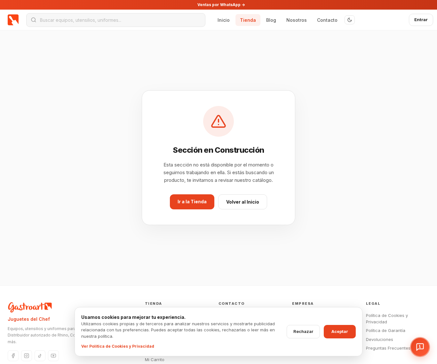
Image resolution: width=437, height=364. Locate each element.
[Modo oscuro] (350, 19)
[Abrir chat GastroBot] (420, 347)
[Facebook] (13, 355)
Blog (271, 20)
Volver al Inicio (242, 202)
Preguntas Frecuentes (388, 348)
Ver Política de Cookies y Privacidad (117, 346)
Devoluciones (379, 339)
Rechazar (303, 331)
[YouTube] (53, 355)
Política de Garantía (385, 330)
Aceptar (339, 331)
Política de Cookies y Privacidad (387, 318)
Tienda (248, 20)
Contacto (327, 20)
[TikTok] (40, 355)
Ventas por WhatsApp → (221, 4)
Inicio (224, 20)
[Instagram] (26, 355)
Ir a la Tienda (192, 201)
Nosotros (296, 20)
